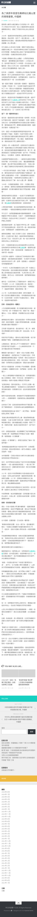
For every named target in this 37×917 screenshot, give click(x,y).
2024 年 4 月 (6, 861)
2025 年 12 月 (6, 812)
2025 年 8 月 (6, 821)
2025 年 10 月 (6, 816)
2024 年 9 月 (6, 848)
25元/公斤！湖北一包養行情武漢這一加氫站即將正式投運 (9, 682)
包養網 (8, 203)
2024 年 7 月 (6, 853)
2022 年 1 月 (6, 883)
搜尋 (3, 728)
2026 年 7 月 (6, 794)
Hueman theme (28, 910)
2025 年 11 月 (6, 814)
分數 (3, 891)
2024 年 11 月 (6, 843)
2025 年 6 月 (6, 826)
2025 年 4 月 (6, 831)
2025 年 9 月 (6, 819)
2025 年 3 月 (6, 834)
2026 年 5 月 (6, 799)
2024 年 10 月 (6, 846)
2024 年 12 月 (6, 841)
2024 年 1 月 (6, 868)
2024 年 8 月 (6, 851)
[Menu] (34, 2)
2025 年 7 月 (6, 824)
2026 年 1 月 (6, 809)
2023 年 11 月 (6, 873)
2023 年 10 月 (6, 875)
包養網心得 (16, 100)
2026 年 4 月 (6, 802)
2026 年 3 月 (6, 804)
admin (5, 20)
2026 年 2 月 (6, 807)
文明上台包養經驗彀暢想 (10, 755)
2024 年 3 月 (6, 863)
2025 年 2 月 (6, 836)
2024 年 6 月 (6, 856)
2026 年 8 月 (6, 792)
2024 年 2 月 (6, 866)
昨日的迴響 (6, 2)
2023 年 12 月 (6, 870)
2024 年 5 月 (6, 858)
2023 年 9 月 (6, 878)
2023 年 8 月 (6, 880)
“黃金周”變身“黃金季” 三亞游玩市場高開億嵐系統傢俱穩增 (25, 682)
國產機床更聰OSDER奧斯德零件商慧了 (15, 748)
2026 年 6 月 (6, 797)
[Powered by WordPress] (11, 910)
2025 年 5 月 (6, 829)
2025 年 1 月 (6, 839)
